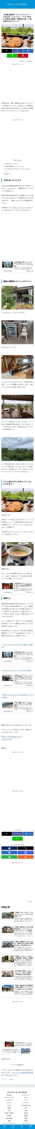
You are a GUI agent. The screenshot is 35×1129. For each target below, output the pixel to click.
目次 (15, 160)
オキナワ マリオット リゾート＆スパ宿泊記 (17, 670)
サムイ (26, 1097)
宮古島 (26, 1113)
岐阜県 (9, 1115)
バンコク (9, 1102)
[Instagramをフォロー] (26, 852)
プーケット (26, 1102)
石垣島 (26, 1121)
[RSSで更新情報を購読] (26, 857)
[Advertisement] (17, 83)
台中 (26, 1108)
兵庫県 (9, 1108)
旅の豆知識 (9, 1118)
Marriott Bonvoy (25, 1105)
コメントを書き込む (17, 1064)
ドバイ (26, 1100)
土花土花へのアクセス (11, 164)
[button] (31, 574)
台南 (26, 1110)
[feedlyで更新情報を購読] (9, 857)
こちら (13, 635)
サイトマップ (26, 1123)
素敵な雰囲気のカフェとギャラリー (15, 166)
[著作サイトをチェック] (9, 848)
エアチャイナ (26, 1095)
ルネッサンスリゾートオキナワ (23, 207)
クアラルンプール (9, 1097)
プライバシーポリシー (9, 1123)
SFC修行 (9, 1095)
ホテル (9, 1105)
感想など (7, 173)
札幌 (26, 1118)
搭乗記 (26, 1115)
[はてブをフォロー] (9, 852)
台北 (9, 1110)
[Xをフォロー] (26, 848)
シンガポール (9, 1100)
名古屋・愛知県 (9, 1113)
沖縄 (4, 748)
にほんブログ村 (6, 739)
